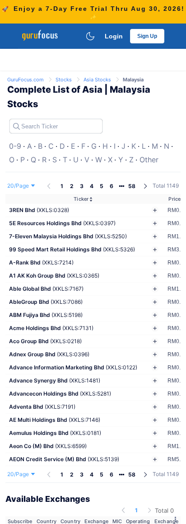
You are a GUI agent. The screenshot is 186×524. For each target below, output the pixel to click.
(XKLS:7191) (42, 406)
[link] (26, 79)
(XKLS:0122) (73, 367)
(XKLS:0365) (54, 275)
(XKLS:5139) (64, 459)
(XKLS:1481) (54, 380)
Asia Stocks (98, 79)
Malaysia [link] (133, 79)
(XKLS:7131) (51, 328)
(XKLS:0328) (39, 210)
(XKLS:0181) (55, 433)
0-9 (15, 146)
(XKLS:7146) (54, 419)
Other (149, 159)
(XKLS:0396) (49, 354)
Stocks (64, 79)
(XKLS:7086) (46, 301)
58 (131, 186)
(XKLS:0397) (62, 223)
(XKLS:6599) (48, 446)
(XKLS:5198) (46, 315)
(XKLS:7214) (41, 262)
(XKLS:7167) (46, 288)
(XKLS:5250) (68, 236)
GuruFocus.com (26, 79)
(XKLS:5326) (72, 249)
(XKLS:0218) (45, 341)
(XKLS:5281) (60, 393)
